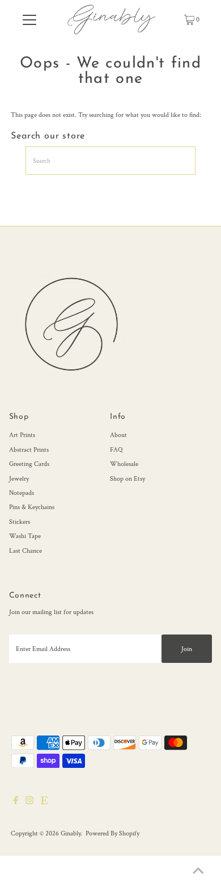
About (118, 435)
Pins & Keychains (31, 507)
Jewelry (19, 478)
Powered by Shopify (112, 833)
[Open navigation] (29, 20)
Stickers (19, 522)
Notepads (21, 493)
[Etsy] (44, 802)
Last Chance (25, 551)
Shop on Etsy (127, 478)
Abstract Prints (29, 450)
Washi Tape (25, 536)
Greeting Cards (29, 464)
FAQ (116, 450)
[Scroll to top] (198, 872)
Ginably (70, 833)
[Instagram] (29, 802)
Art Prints (22, 435)
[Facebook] (16, 802)
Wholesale (124, 464)
